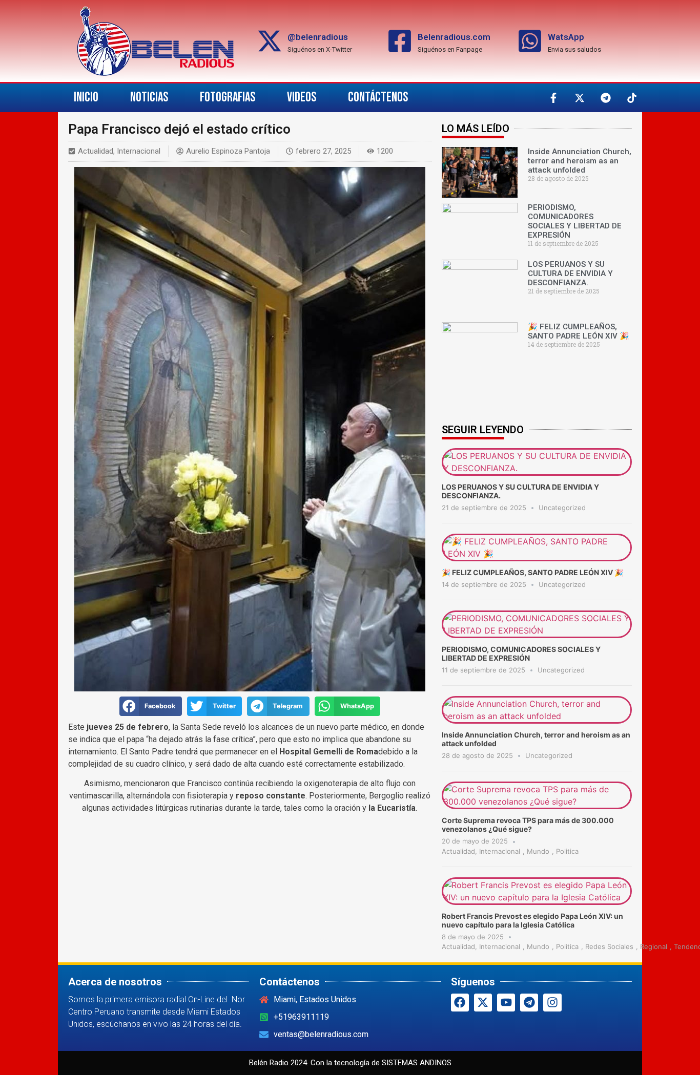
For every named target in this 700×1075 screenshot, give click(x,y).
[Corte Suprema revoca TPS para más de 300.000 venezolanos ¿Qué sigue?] (537, 806)
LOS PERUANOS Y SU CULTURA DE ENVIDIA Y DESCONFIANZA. (570, 273)
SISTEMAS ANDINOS (416, 1062)
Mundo (538, 851)
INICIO (86, 98)
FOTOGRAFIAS (227, 98)
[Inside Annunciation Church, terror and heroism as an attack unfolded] (537, 720)
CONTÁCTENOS (378, 98)
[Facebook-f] (553, 98)
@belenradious (317, 37)
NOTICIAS (149, 98)
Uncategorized (562, 507)
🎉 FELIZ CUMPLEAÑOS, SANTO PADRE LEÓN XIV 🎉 (578, 331)
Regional (653, 946)
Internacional (138, 151)
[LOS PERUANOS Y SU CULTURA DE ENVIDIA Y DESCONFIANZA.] (537, 473)
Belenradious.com (454, 37)
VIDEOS (301, 98)
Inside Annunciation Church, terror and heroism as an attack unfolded (579, 161)
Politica (567, 851)
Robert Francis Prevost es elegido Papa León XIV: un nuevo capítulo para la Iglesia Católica (532, 920)
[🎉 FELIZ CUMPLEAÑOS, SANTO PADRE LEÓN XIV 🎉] (537, 558)
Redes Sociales (609, 946)
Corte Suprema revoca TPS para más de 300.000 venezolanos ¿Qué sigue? (528, 824)
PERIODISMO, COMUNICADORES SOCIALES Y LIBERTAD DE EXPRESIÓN (575, 221)
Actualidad (95, 151)
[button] (150, 706)
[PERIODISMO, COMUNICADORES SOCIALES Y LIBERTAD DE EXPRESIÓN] (537, 635)
